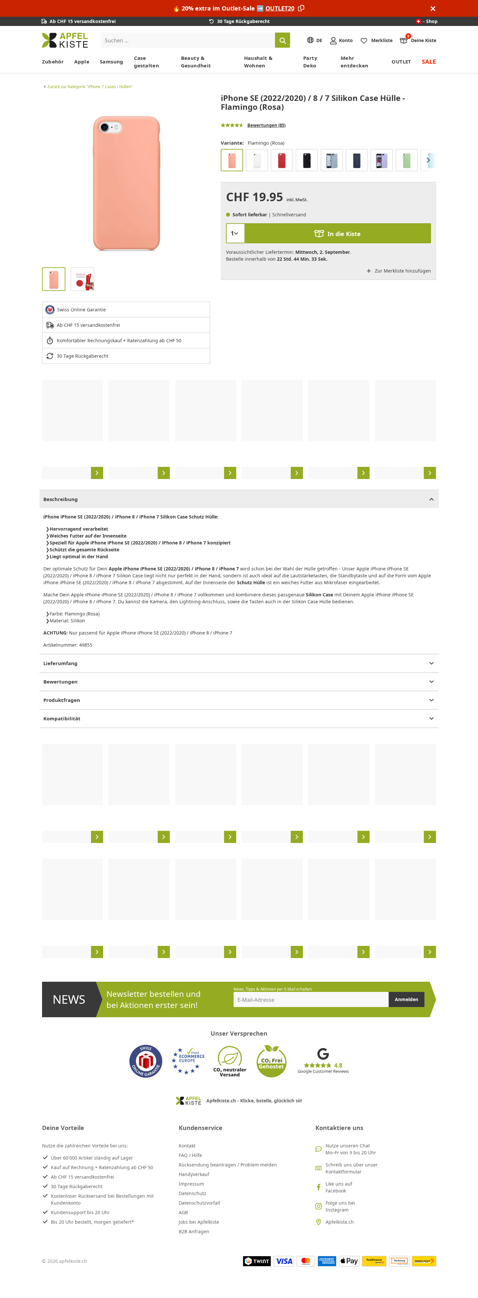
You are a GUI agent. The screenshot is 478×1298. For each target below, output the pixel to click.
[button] (49, 178)
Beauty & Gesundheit (196, 62)
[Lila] (381, 160)
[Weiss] (256, 160)
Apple (81, 61)
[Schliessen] (433, 8)
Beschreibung (60, 499)
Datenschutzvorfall (199, 1203)
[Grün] (406, 160)
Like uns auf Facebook (339, 1187)
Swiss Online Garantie (81, 309)
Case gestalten (146, 62)
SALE (429, 61)
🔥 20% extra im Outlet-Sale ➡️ (233, 8)
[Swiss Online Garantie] (145, 1061)
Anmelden (406, 999)
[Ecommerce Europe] (187, 1061)
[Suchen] (282, 40)
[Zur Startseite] (65, 40)
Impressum (191, 1184)
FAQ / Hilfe (190, 1155)
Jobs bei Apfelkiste (199, 1222)
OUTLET (401, 61)
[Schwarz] (306, 160)
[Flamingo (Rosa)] (231, 160)
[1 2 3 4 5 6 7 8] (235, 233)
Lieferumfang (60, 663)
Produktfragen (61, 700)
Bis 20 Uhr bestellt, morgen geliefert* (92, 1222)
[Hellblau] (331, 160)
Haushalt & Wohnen (258, 62)
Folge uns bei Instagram (340, 1206)
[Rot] (281, 160)
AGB (183, 1212)
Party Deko (310, 62)
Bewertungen (60, 681)
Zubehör (53, 61)
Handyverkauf (194, 1174)
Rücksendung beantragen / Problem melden (228, 1165)
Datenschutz (192, 1193)
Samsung (112, 61)
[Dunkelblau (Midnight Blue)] (356, 160)
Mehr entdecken (354, 62)
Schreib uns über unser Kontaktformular (352, 1168)
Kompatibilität (61, 718)
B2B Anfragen (194, 1231)
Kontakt (187, 1145)
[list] (126, 178)
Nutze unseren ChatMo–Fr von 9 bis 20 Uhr (351, 1149)
